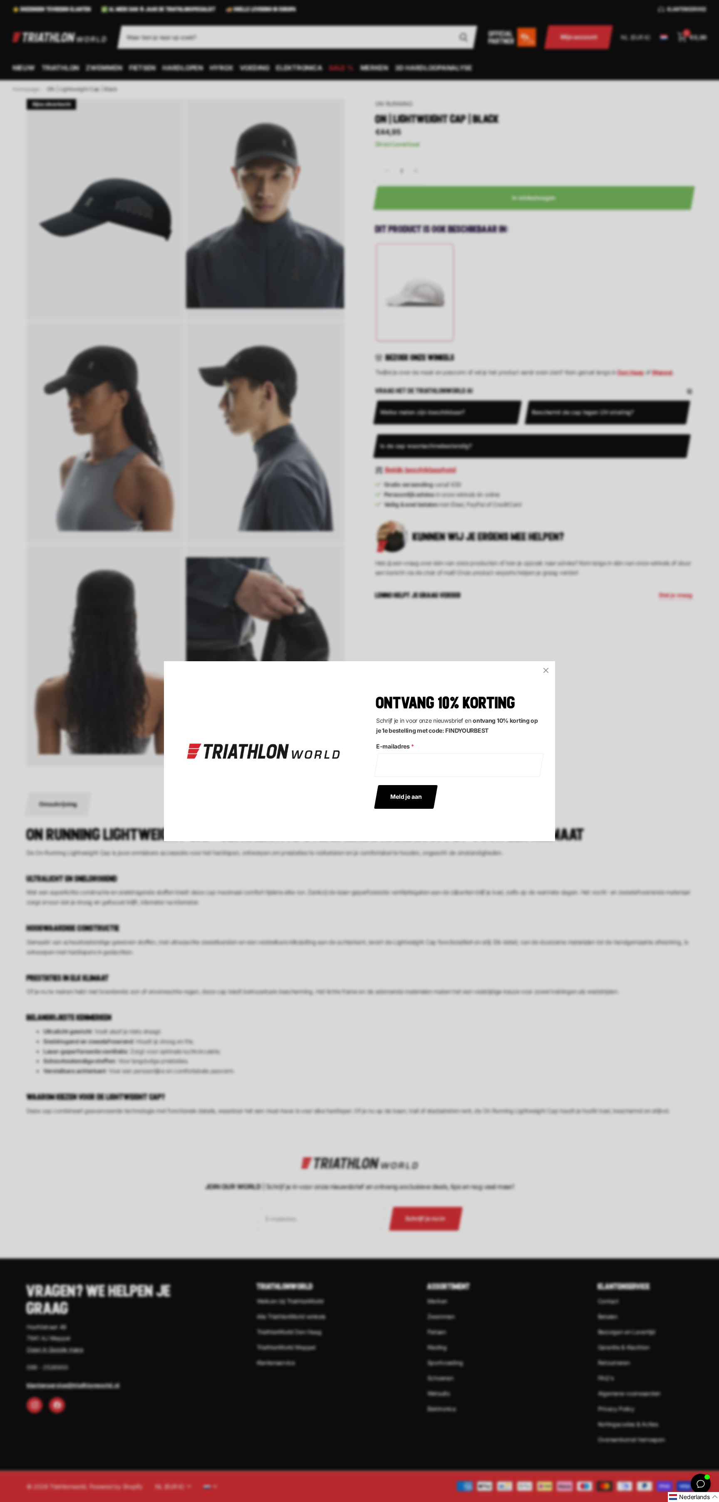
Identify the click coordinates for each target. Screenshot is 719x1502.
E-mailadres (395, 746)
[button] (693, 1497)
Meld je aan (405, 796)
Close (546, 670)
